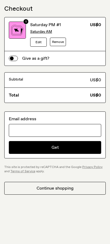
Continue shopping (55, 188)
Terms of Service (22, 171)
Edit (39, 42)
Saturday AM (41, 31)
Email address (22, 118)
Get (55, 147)
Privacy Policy (92, 167)
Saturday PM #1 (45, 24)
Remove (58, 42)
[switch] (13, 58)
